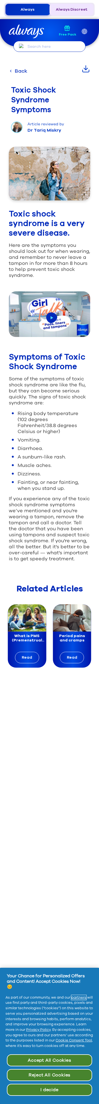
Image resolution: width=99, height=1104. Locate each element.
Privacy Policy (38, 1029)
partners (78, 997)
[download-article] (85, 68)
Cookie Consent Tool (74, 1040)
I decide (49, 1090)
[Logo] (26, 32)
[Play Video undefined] (51, 317)
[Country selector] (84, 31)
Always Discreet (71, 9)
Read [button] (27, 657)
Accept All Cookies (49, 1060)
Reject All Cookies (49, 1075)
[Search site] (21, 46)
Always (27, 9)
